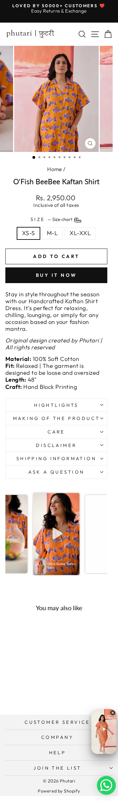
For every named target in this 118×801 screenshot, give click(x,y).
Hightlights (56, 405)
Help (57, 752)
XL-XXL (80, 233)
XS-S (28, 233)
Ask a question (56, 472)
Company (57, 737)
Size (52, 220)
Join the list (57, 768)
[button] (56, 534)
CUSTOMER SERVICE (57, 722)
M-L (52, 233)
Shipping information (56, 458)
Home (54, 169)
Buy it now (56, 275)
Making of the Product (56, 418)
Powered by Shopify (59, 791)
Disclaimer (56, 445)
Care (56, 432)
